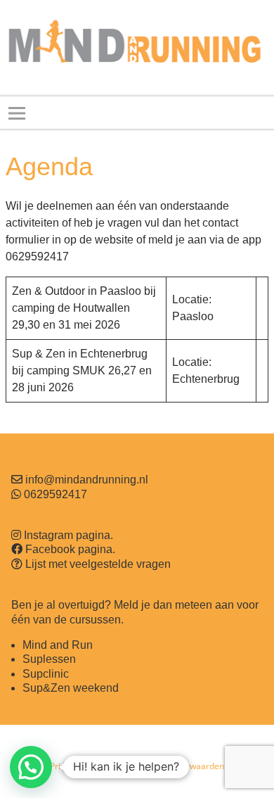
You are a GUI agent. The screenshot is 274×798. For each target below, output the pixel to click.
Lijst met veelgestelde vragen (98, 564)
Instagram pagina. (68, 535)
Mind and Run (57, 645)
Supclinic (45, 674)
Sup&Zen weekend (70, 688)
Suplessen (49, 659)
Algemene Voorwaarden (176, 766)
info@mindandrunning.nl (86, 480)
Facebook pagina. (70, 549)
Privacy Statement (86, 766)
